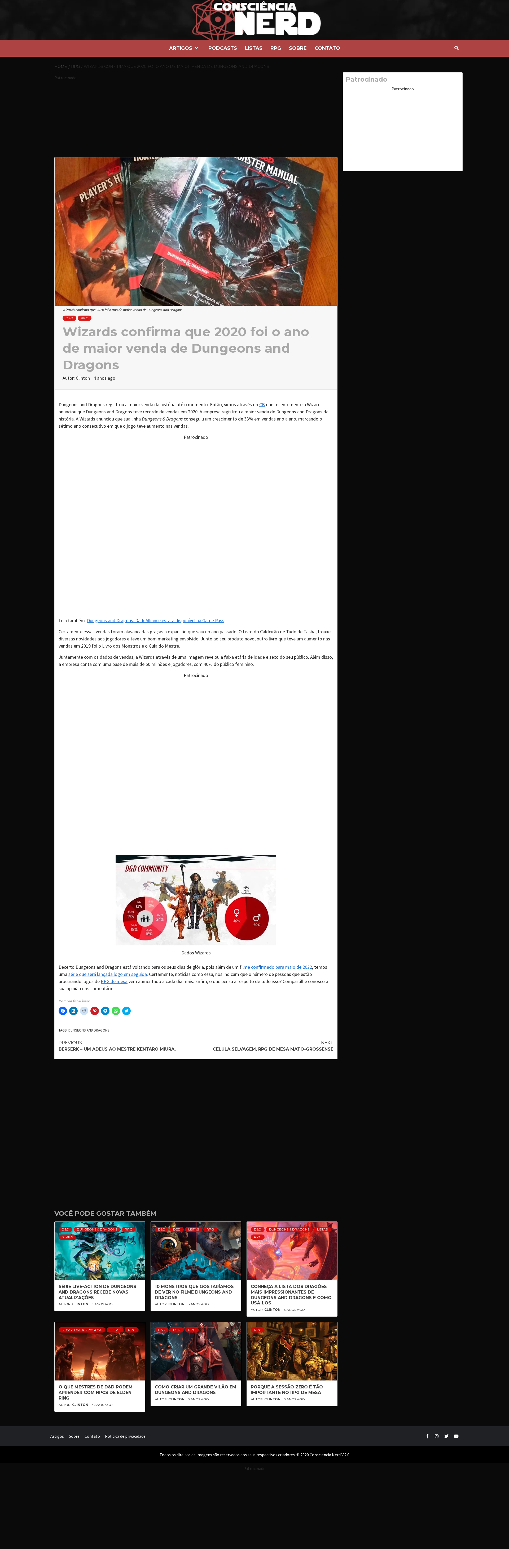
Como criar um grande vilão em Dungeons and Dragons (195, 1389)
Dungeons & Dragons (97, 1229)
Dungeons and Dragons (88, 1030)
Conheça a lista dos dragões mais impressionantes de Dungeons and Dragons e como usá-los (291, 1294)
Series (67, 1237)
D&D (69, 318)
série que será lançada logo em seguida (107, 974)
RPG (275, 48)
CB (262, 404)
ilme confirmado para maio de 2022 (277, 967)
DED (177, 1229)
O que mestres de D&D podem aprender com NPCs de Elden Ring (96, 1392)
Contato (327, 48)
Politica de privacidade (125, 1436)
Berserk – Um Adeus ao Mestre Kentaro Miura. (117, 1046)
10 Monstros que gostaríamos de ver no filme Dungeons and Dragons (194, 1292)
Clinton (83, 378)
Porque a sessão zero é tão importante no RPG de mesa (287, 1389)
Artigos (180, 48)
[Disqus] (195, 1131)
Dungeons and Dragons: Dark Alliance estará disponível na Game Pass (155, 620)
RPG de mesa (114, 981)
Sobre (298, 48)
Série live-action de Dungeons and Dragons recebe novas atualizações (97, 1292)
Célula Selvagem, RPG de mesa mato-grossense (273, 1046)
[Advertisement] (195, 118)
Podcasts (222, 48)
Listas (253, 48)
